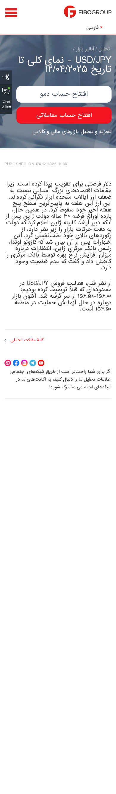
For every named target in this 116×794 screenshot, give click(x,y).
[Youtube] (41, 363)
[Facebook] (16, 363)
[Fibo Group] (88, 14)
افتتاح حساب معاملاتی (64, 115)
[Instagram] (24, 363)
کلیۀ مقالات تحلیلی (26, 340)
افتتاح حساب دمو (64, 94)
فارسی (92, 27)
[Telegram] (32, 363)
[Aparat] (7, 363)
